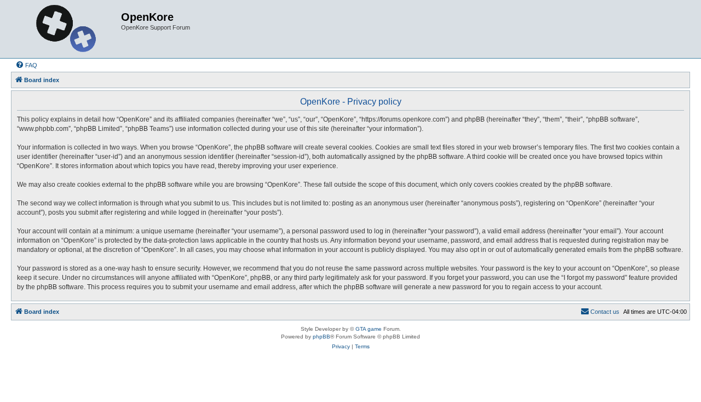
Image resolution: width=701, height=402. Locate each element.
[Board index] (67, 29)
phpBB (321, 337)
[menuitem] (26, 65)
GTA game (368, 329)
